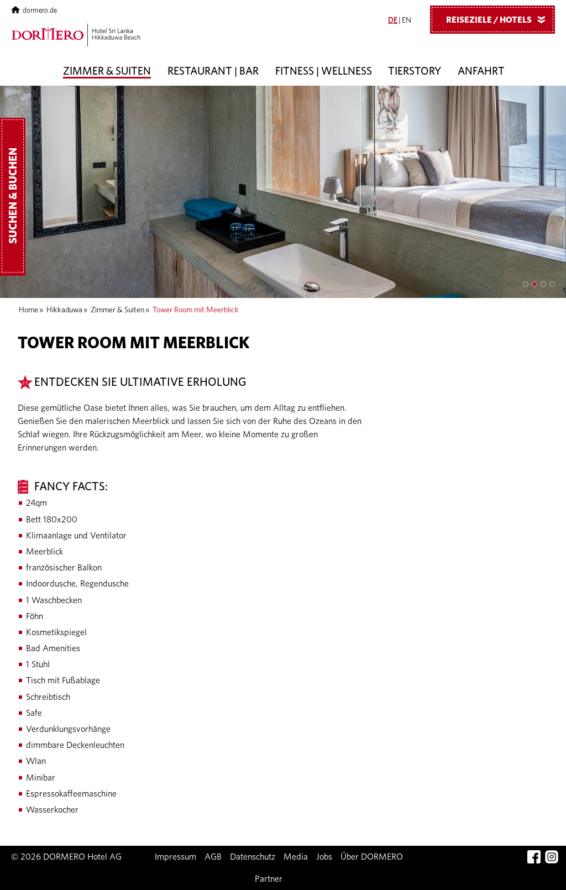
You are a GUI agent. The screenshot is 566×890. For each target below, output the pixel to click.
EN (406, 20)
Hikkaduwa (64, 310)
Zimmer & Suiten (107, 71)
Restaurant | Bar (213, 71)
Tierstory (414, 71)
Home (28, 310)
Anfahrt (481, 71)
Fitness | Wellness (323, 71)
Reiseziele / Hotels (497, 19)
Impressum (175, 856)
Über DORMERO (371, 856)
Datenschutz (252, 856)
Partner (268, 879)
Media (296, 856)
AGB (213, 856)
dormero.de (40, 10)
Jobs (324, 856)
